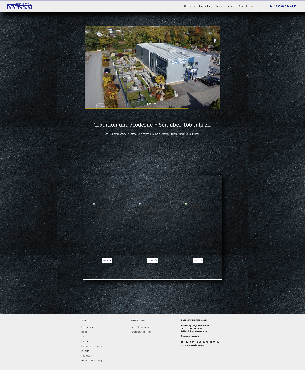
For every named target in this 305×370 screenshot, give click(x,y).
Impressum (86, 355)
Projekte (85, 350)
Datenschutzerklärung (91, 360)
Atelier (84, 336)
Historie (85, 331)
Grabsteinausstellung (141, 331)
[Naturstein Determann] (19, 6)
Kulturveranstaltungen (91, 346)
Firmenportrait (88, 327)
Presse (84, 341)
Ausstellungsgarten (140, 327)
